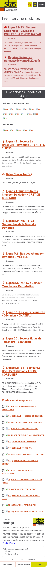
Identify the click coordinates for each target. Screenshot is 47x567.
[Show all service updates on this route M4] (8, 496)
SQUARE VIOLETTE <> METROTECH (27, 511)
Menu (41, 4)
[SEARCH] (30, 4)
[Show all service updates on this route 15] (8, 511)
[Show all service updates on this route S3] (8, 505)
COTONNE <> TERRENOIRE (23, 505)
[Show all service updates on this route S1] (8, 422)
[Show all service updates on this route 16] (8, 470)
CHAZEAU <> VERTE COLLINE (24, 429)
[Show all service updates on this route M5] (8, 461)
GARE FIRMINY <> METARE (24, 442)
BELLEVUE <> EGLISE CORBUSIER (27, 416)
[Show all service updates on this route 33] (8, 429)
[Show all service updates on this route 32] (8, 489)
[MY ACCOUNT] (35, 4)
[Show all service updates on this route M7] (8, 448)
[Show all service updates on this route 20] (8, 406)
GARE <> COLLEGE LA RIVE (23, 489)
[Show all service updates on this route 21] (8, 480)
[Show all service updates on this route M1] (8, 416)
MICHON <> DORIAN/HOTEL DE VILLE (28, 454)
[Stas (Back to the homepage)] (8, 5)
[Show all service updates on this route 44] (8, 435)
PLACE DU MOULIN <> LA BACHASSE (27, 435)
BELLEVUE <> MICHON (22, 448)
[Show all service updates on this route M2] (8, 441)
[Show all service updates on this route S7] (8, 454)
